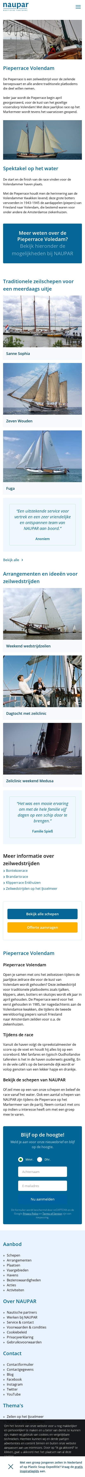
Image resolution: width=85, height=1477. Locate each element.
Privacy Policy (30, 1213)
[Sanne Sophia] (42, 321)
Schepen (13, 1255)
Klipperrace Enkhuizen (23, 882)
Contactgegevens (20, 1369)
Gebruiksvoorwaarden (24, 1342)
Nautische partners (22, 1312)
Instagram (15, 1384)
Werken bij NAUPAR (22, 1317)
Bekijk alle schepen (42, 914)
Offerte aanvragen (42, 927)
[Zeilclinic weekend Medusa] (42, 749)
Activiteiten (15, 1290)
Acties (11, 1285)
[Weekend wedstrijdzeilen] (42, 614)
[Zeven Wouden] (42, 389)
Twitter (12, 1389)
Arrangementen (19, 1260)
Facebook (14, 1379)
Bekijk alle (11, 559)
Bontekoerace (16, 870)
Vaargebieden (17, 1270)
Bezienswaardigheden (24, 1280)
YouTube (14, 1394)
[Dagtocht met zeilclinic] (42, 681)
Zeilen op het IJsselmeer (25, 1416)
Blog (10, 1374)
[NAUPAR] (15, 7)
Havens (12, 1275)
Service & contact (20, 1322)
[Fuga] (42, 456)
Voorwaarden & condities (26, 1327)
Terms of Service (52, 1213)
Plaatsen (13, 1265)
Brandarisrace (16, 876)
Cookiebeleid (17, 1332)
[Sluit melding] (10, 1466)
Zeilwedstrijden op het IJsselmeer (31, 888)
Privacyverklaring (20, 1337)
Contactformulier (20, 1364)
